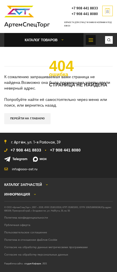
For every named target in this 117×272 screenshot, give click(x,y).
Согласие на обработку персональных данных (36, 254)
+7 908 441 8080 (85, 14)
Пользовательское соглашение (25, 232)
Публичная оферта (17, 225)
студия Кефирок (32, 263)
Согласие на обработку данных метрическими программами (46, 247)
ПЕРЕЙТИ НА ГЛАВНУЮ (27, 118)
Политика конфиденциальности (26, 217)
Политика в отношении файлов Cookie (30, 239)
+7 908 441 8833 (85, 8)
